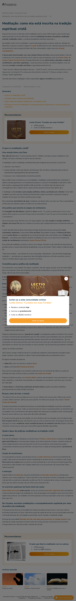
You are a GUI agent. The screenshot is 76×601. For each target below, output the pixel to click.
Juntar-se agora (38, 321)
